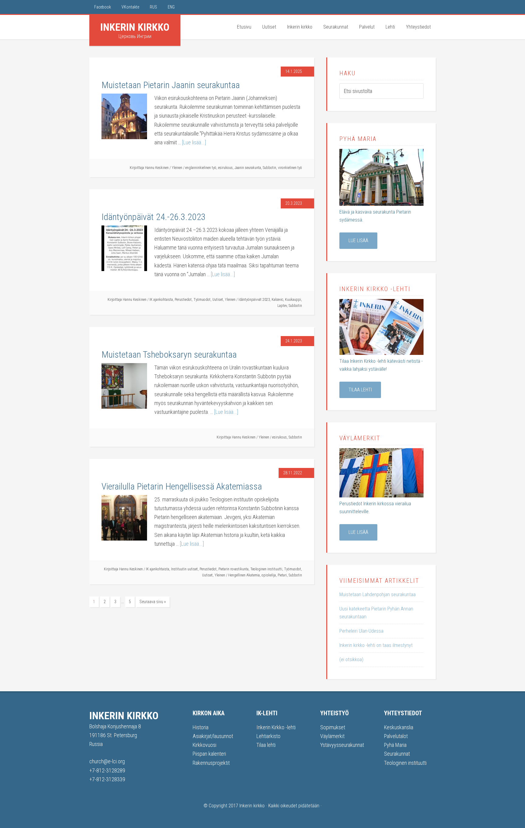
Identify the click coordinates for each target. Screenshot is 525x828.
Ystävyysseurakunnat (342, 745)
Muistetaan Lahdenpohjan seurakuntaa (377, 594)
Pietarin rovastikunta (233, 569)
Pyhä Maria (395, 745)
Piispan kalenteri (209, 754)
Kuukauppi (293, 299)
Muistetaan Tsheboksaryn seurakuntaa (169, 354)
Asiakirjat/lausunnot (213, 736)
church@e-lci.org (107, 761)
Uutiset (217, 299)
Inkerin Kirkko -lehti (276, 727)
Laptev (282, 306)
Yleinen (177, 168)
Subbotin (269, 168)
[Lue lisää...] (194, 142)
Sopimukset (332, 727)
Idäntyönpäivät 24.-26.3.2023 (153, 216)
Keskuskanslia (398, 727)
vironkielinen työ (290, 168)
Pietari (282, 575)
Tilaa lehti (360, 390)
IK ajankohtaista (161, 299)
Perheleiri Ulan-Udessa (361, 631)
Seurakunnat (397, 754)
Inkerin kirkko (135, 27)
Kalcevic (277, 299)
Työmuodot (202, 299)
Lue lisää (358, 240)
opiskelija (269, 575)
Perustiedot (183, 299)
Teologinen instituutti (266, 569)
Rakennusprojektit (211, 763)
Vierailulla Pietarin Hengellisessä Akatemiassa (181, 486)
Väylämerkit (332, 736)
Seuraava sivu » (152, 601)
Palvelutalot (396, 736)
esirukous (225, 168)
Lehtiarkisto (268, 736)
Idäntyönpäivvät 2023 (254, 299)
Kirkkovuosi (204, 745)
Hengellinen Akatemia (244, 575)
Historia (200, 727)
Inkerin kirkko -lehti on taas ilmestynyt (376, 645)
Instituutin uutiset (184, 569)
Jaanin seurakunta (248, 168)
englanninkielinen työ (200, 168)
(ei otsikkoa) (351, 659)
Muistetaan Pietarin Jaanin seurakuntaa (170, 85)
